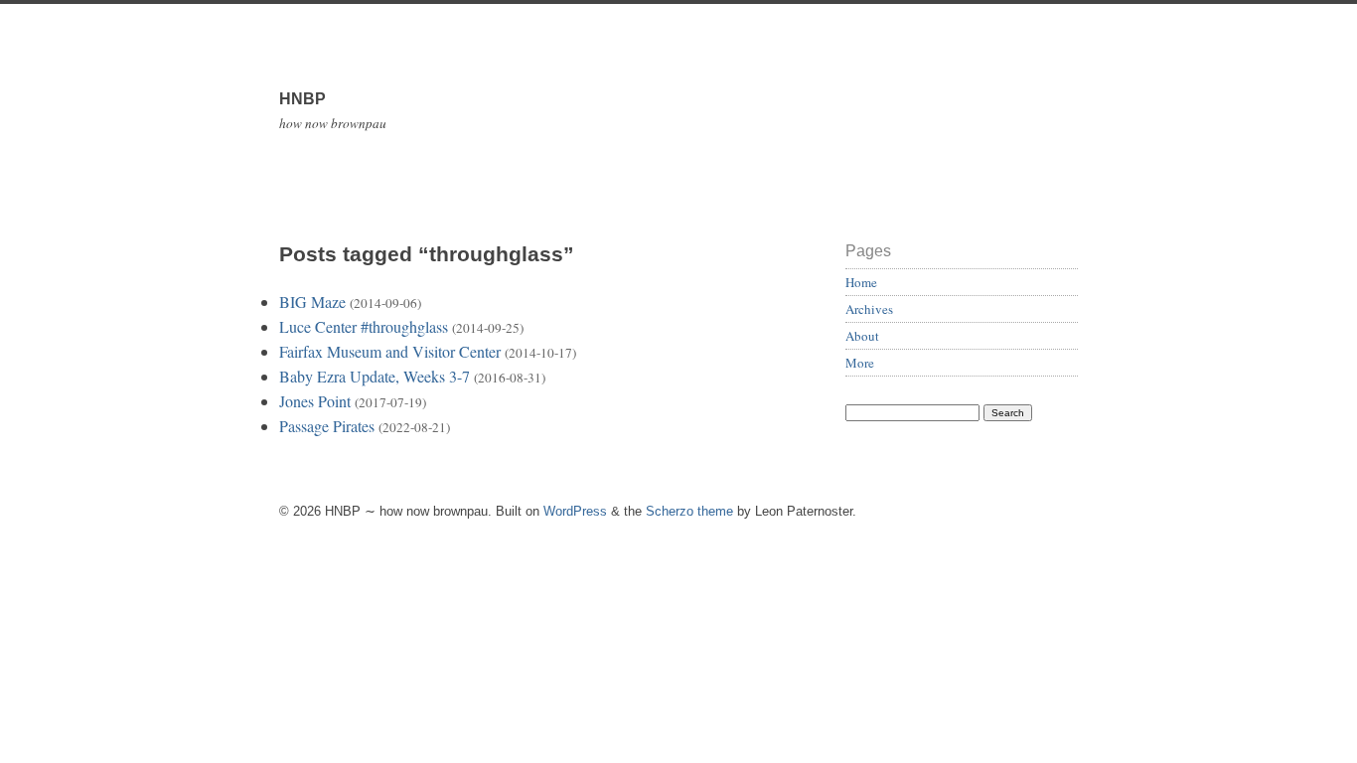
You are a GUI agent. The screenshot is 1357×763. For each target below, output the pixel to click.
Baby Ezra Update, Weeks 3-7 (374, 376)
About (862, 336)
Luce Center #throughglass (363, 326)
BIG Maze (312, 301)
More (859, 363)
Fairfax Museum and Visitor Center (390, 351)
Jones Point (315, 400)
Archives (869, 309)
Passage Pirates (327, 425)
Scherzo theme (689, 511)
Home (861, 282)
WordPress (575, 511)
